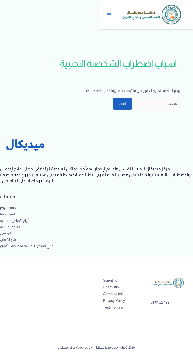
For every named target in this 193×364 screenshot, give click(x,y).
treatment (7, 214)
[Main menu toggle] (109, 14)
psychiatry (8, 208)
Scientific (110, 280)
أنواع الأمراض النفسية (14, 221)
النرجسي (6, 233)
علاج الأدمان (8, 240)
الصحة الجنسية (10, 227)
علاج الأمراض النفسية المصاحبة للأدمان (27, 246)
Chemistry (111, 287)
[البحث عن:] (156, 103)
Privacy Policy (114, 301)
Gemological (113, 294)
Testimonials (113, 307)
